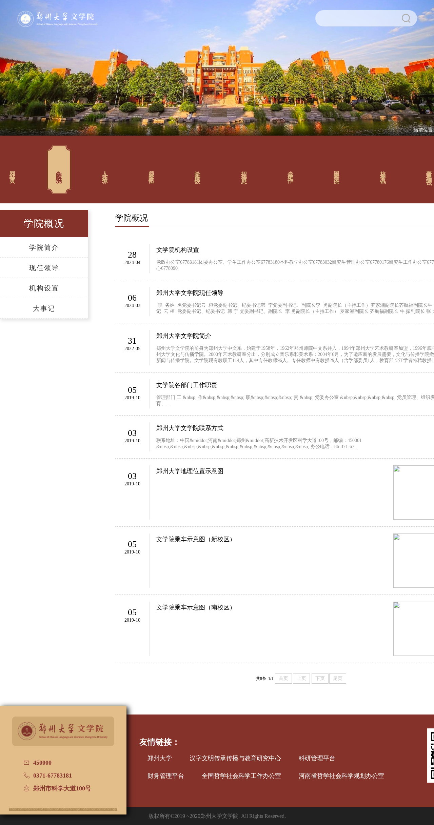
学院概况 (59, 171)
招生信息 (244, 171)
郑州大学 (159, 758)
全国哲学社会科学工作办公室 (241, 775)
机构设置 (44, 288)
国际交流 (337, 171)
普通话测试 (429, 171)
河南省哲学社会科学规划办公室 (341, 775)
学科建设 (198, 171)
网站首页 (12, 171)
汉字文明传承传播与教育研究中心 (235, 758)
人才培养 (105, 171)
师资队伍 (151, 171)
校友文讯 (383, 171)
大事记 (44, 308)
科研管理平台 (317, 758)
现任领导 (44, 267)
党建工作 (290, 171)
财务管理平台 (165, 775)
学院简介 (44, 247)
